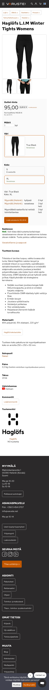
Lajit (5, 12)
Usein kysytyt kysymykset (14, 526)
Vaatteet (25, 12)
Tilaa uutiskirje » (12, 564)
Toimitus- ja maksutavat (13, 601)
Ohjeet (7, 595)
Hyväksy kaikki (29, 684)
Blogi (6, 652)
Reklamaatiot (9, 588)
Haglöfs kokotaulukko (12, 332)
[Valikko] (3, 4)
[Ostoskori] (40, 3)
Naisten (25, 18)
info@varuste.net (10, 511)
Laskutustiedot (10, 540)
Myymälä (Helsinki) (13, 200)
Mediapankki (9, 665)
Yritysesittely (9, 671)
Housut (36, 12)
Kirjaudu (7, 623)
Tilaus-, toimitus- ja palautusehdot (17, 608)
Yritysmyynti (9, 533)
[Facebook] (4, 554)
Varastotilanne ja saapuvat (14, 242)
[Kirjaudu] (36, 3)
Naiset (5, 356)
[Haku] (32, 4)
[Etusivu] (17, 4)
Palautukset (8, 581)
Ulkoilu (14, 12)
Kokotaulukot (9, 658)
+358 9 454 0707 (15, 507)
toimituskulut (33, 107)
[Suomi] (45, 3)
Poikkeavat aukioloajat (13, 494)
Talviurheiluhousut (11, 18)
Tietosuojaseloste (11, 636)
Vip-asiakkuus (9, 630)
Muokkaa (16, 684)
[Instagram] (10, 554)
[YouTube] (16, 554)
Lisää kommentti (10, 402)
